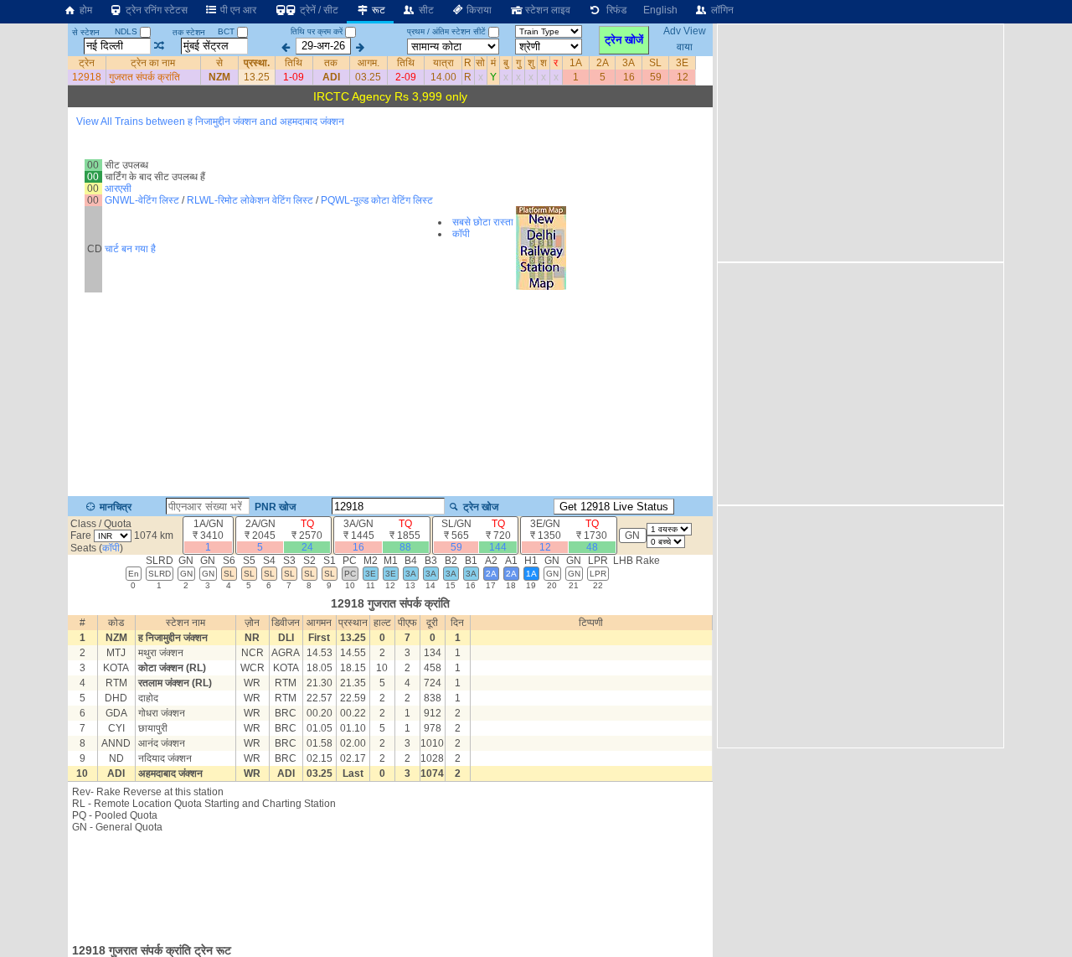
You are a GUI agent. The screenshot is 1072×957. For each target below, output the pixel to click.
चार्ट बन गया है (130, 249)
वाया (685, 46)
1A (576, 63)
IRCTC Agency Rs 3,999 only (390, 96)
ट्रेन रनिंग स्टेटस (155, 10)
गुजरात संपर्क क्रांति (144, 77)
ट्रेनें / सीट (317, 10)
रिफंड (613, 10)
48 (592, 547)
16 (629, 77)
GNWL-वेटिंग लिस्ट (142, 200)
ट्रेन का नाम (153, 63)
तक (331, 63)
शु (531, 63)
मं (493, 63)
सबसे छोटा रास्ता (482, 222)
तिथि (293, 63)
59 (656, 77)
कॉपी (461, 234)
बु (505, 63)
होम (84, 10)
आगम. (368, 63)
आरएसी (118, 188)
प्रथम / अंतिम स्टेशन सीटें (446, 31)
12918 (86, 77)
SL (655, 63)
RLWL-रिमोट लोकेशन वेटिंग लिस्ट (250, 200)
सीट (425, 10)
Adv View (684, 32)
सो (480, 63)
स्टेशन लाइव (546, 10)
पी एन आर (237, 10)
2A (602, 63)
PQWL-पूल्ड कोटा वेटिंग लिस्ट (377, 200)
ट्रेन (87, 63)
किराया (478, 10)
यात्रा (443, 63)
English (660, 10)
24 (307, 547)
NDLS (127, 31)
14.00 (443, 77)
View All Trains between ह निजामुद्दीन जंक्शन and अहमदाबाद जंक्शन (210, 121)
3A (628, 63)
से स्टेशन (86, 32)
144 (498, 547)
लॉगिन (721, 10)
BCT (227, 31)
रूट (377, 10)
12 (682, 77)
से (219, 63)
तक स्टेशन (189, 32)
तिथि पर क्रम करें (317, 31)
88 (405, 547)
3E (682, 63)
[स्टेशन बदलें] (159, 46)
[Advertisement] (390, 883)
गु (518, 63)
